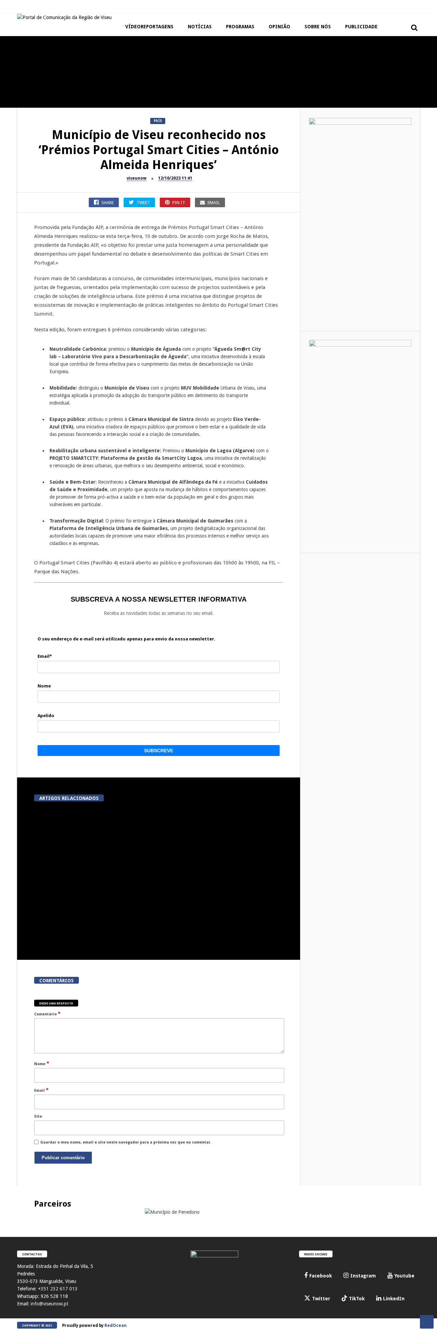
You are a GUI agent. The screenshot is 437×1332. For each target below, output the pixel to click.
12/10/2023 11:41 (175, 178)
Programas (240, 26)
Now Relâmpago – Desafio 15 (37, 158)
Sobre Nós (318, 26)
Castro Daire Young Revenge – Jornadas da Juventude (283, 161)
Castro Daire (261, 147)
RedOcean (115, 1325)
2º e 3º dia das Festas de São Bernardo (283, 97)
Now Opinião (98, 82)
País (158, 121)
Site (38, 1116)
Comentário (47, 1014)
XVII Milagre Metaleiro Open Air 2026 (37, 97)
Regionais (177, 147)
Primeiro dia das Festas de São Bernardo (365, 97)
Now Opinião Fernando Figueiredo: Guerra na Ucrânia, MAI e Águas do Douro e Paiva (119, 164)
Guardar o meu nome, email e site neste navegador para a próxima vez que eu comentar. (125, 1142)
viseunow (136, 178)
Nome (41, 1063)
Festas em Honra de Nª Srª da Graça (201, 161)
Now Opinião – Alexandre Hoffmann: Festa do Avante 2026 (120, 97)
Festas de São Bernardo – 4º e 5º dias (201, 97)
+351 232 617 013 (57, 1288)
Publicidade (361, 26)
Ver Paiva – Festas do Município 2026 (365, 161)
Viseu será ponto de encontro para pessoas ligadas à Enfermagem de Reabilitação (226, 935)
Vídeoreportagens (149, 26)
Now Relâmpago (18, 147)
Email (41, 1090)
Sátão (172, 82)
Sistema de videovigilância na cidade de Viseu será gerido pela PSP (148, 865)
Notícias (200, 26)
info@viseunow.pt (49, 1303)
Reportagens (15, 82)
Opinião (279, 26)
